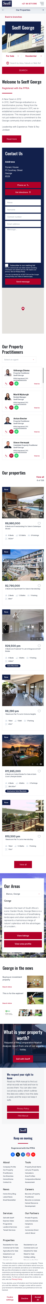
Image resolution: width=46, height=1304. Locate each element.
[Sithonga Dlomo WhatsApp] (16, 383)
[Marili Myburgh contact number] (6, 407)
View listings (23, 935)
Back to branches (13, 17)
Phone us (21, 185)
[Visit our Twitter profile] (18, 1154)
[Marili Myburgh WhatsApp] (16, 407)
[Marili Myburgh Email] (11, 407)
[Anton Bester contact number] (6, 432)
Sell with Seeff (23, 1059)
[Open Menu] (42, 4)
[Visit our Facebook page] (13, 1154)
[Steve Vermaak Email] (11, 456)
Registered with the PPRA (15, 88)
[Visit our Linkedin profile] (23, 1154)
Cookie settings (10, 1298)
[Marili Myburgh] (7, 399)
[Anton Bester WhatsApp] (16, 432)
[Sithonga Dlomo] (7, 375)
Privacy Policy (20, 271)
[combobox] (25, 63)
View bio (37, 383)
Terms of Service (23, 276)
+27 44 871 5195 (29, 4)
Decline (24, 1298)
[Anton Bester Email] (11, 432)
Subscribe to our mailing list (22, 265)
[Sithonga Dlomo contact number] (6, 383)
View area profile (23, 944)
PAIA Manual (23, 1116)
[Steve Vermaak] (7, 447)
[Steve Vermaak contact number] (6, 456)
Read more (12, 139)
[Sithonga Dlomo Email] (11, 383)
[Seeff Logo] (7, 4)
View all (40, 477)
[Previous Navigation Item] (3, 10)
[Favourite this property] (39, 523)
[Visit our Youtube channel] (33, 1154)
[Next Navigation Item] (43, 10)
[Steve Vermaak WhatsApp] (16, 456)
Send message (23, 282)
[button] (4, 505)
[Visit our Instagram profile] (28, 1154)
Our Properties (23, 10)
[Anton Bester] (7, 423)
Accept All (38, 1298)
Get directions (21, 192)
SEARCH (23, 70)
